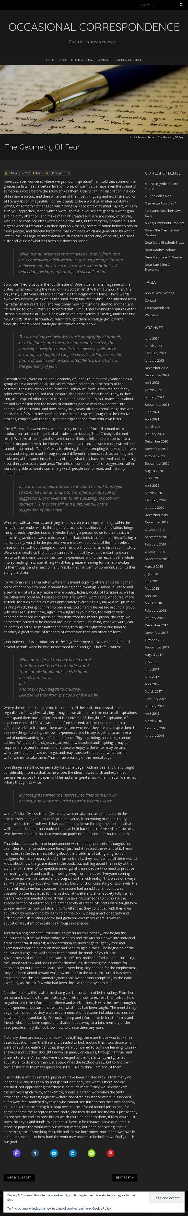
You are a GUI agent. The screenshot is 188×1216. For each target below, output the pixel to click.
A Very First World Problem (164, 223)
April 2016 (152, 713)
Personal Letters (147, 137)
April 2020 (152, 485)
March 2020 (153, 493)
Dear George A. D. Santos (164, 257)
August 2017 (154, 654)
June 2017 (152, 669)
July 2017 (151, 662)
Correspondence (129, 60)
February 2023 (155, 353)
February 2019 (155, 544)
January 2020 (154, 507)
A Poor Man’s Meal (158, 196)
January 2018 (154, 618)
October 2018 (154, 551)
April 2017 (152, 684)
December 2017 (156, 625)
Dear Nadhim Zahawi (160, 250)
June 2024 (152, 338)
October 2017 (154, 640)
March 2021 (153, 426)
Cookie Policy (101, 1208)
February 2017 (155, 699)
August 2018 (154, 566)
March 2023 (153, 345)
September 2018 (157, 559)
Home (50, 60)
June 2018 (152, 581)
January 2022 (154, 397)
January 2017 (154, 706)
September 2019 (157, 537)
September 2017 (157, 647)
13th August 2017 (19, 173)
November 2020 (156, 448)
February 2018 (155, 610)
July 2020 (151, 478)
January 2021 (154, 434)
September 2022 (157, 375)
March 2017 (153, 691)
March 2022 (153, 390)
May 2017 (152, 676)
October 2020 (154, 456)
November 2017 (156, 632)
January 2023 (154, 360)
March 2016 (153, 721)
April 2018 (152, 596)
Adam (39, 173)
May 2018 (152, 588)
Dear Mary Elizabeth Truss (164, 242)
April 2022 (152, 382)
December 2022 (156, 368)
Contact (104, 60)
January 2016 (154, 735)
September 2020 (157, 463)
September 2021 (157, 404)
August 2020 (154, 471)
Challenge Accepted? (160, 203)
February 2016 (155, 728)
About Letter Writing (76, 60)
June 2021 (152, 412)
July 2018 (151, 573)
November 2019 (156, 522)
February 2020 (155, 500)
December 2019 (156, 515)
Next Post (123, 1177)
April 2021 (152, 419)
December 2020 (156, 441)
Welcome (152, 315)
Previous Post (20, 1177)
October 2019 (154, 529)
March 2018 (153, 603)
